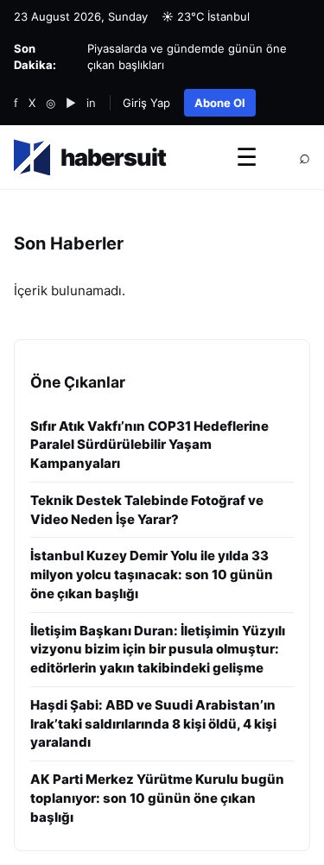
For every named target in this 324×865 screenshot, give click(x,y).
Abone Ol (219, 103)
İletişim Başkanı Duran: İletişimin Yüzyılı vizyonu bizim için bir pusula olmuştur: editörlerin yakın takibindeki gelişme (157, 649)
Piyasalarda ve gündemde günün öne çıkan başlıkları (187, 56)
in (91, 103)
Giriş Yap (146, 103)
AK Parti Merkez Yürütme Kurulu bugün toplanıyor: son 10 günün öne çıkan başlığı (157, 798)
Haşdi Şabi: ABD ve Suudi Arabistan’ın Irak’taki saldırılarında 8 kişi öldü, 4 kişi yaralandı (153, 724)
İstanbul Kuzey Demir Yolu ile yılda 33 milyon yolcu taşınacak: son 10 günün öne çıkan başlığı (151, 574)
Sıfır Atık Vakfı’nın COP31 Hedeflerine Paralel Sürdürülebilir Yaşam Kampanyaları (149, 445)
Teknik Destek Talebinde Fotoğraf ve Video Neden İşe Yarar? (147, 509)
